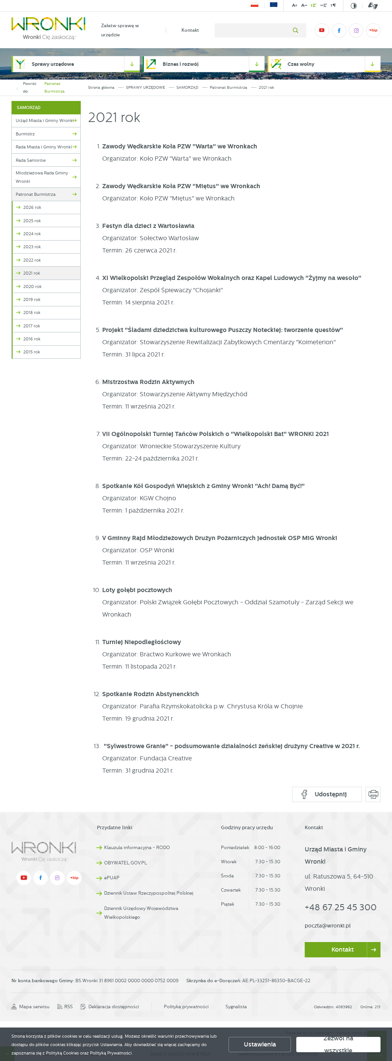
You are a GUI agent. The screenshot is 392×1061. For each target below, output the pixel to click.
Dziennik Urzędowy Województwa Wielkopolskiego (141, 913)
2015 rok (31, 352)
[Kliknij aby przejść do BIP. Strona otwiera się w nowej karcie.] (373, 30)
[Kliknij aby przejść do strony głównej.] (48, 30)
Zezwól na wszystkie (338, 1044)
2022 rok (32, 260)
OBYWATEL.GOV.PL (125, 863)
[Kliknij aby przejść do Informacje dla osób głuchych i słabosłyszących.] (370, 6)
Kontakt (190, 30)
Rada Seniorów (31, 160)
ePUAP (111, 877)
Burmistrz (25, 134)
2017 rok (31, 326)
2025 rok (32, 220)
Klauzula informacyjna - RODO (137, 847)
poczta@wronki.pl (328, 926)
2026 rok (32, 207)
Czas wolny (300, 64)
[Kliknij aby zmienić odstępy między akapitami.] (333, 7)
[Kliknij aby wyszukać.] (295, 30)
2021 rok (31, 273)
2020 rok (32, 286)
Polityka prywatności (186, 1006)
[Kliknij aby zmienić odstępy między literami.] (304, 7)
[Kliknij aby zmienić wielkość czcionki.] (295, 7)
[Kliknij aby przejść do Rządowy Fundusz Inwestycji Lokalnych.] (254, 6)
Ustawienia (260, 1044)
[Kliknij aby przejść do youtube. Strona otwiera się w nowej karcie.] (322, 30)
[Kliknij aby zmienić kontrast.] (353, 6)
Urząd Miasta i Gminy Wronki (45, 120)
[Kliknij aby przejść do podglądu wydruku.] (373, 794)
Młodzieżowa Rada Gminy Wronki (42, 177)
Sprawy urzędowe (53, 64)
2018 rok (32, 312)
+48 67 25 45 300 (341, 907)
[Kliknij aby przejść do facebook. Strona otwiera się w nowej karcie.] (339, 30)
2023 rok (32, 246)
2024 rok (32, 233)
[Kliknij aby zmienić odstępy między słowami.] (323, 7)
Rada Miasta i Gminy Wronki (44, 147)
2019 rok (32, 299)
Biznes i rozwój (181, 64)
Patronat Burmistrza (54, 87)
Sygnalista (236, 1006)
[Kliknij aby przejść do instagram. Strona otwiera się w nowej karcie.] (356, 30)
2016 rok (32, 339)
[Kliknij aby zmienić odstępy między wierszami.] (314, 7)
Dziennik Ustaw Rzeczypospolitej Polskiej (148, 893)
